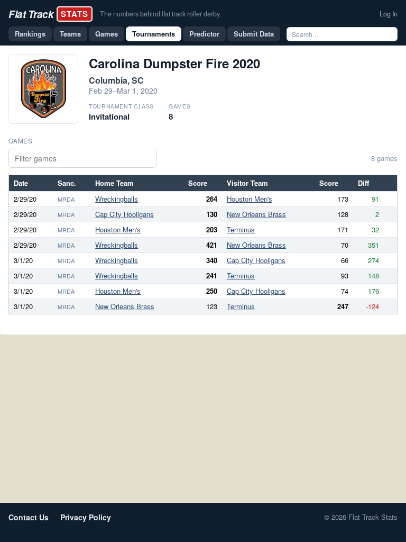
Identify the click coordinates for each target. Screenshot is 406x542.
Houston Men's (249, 199)
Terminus (241, 229)
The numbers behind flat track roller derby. (160, 14)
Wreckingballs (116, 199)
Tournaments (153, 34)
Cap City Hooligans (124, 214)
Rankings (30, 34)
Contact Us (28, 517)
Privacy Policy (85, 517)
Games (106, 34)
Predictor (204, 34)
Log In (389, 14)
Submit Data (254, 34)
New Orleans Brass (256, 214)
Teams (70, 34)
